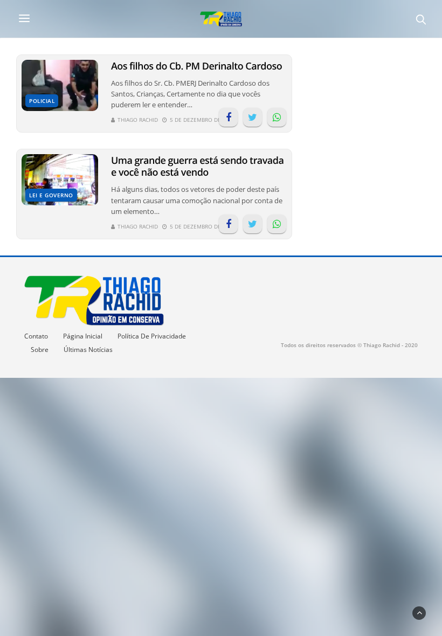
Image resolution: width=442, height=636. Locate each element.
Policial (41, 101)
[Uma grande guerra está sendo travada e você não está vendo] (60, 179)
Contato (36, 336)
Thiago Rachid (138, 119)
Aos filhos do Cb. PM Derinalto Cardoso (196, 66)
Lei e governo (51, 195)
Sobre (40, 349)
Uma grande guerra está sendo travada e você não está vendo (197, 166)
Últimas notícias (88, 349)
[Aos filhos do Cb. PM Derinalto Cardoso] (60, 85)
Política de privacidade (152, 336)
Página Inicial (82, 336)
